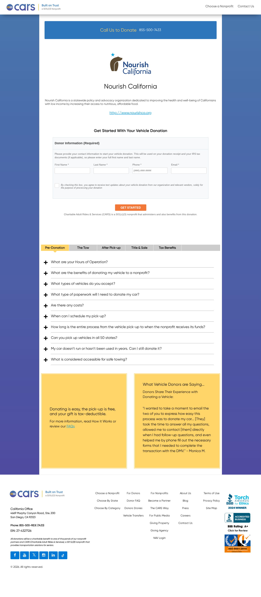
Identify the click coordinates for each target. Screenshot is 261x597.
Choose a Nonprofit (219, 6)
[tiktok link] (62, 555)
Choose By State (107, 500)
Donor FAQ (133, 500)
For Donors (133, 493)
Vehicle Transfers (133, 515)
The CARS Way (159, 508)
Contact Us (246, 6)
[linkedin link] (53, 555)
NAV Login (159, 538)
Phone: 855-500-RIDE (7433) (27, 525)
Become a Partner (159, 500)
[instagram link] (43, 555)
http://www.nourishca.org (130, 113)
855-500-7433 (150, 30)
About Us (185, 493)
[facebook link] (14, 555)
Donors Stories (133, 508)
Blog (185, 500)
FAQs (71, 426)
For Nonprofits (159, 493)
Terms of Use (211, 493)
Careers (186, 515)
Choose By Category (107, 508)
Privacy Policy (211, 500)
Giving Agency (159, 530)
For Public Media (159, 515)
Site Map (211, 508)
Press (185, 508)
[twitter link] (34, 555)
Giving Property (159, 523)
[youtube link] (24, 555)
